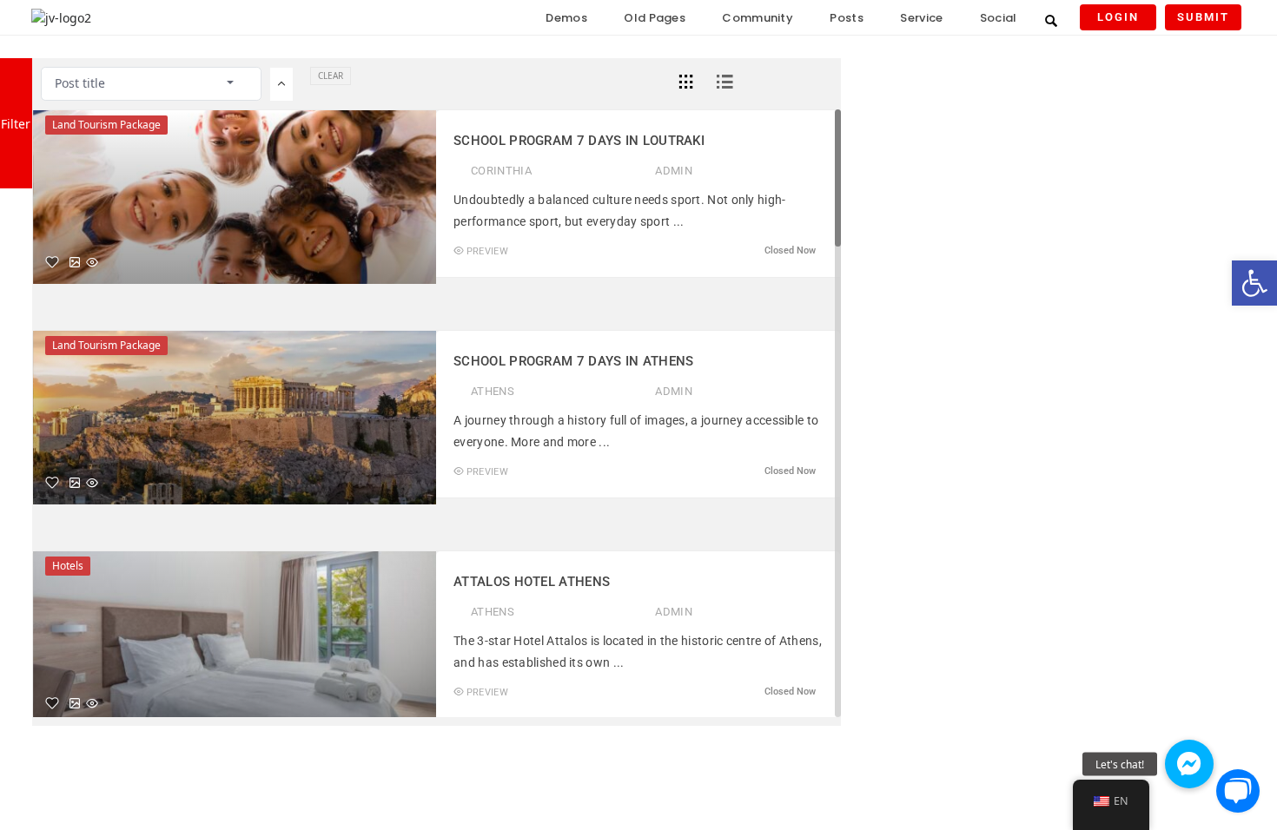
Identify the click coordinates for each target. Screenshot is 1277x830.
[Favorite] (52, 262)
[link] (1254, 283)
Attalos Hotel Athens (531, 582)
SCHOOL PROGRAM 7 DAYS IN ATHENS (573, 361)
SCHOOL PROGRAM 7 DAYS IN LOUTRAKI (579, 140)
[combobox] (151, 83)
